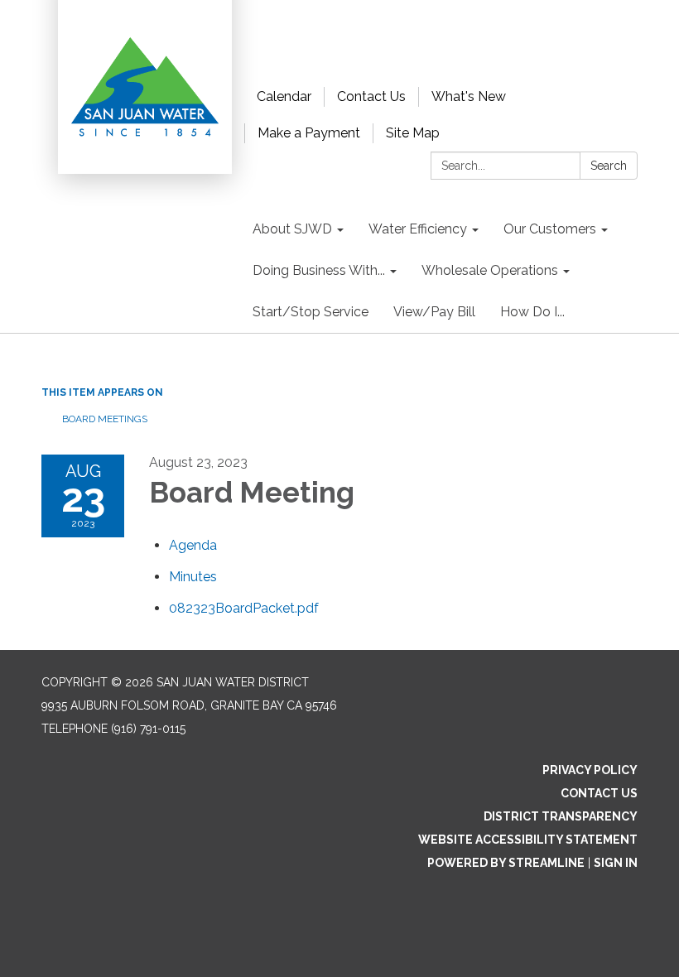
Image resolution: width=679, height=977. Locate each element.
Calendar (284, 96)
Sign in (616, 862)
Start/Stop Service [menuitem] (310, 312)
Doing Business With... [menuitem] (319, 270)
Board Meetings (104, 419)
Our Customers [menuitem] (549, 229)
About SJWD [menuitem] (292, 229)
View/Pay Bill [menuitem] (434, 312)
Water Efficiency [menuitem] (417, 229)
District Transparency (561, 816)
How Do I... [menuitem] (532, 312)
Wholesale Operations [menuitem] (489, 270)
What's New (468, 96)
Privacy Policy (590, 770)
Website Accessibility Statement (528, 839)
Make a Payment (309, 133)
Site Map (413, 133)
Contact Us (371, 96)
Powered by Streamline (506, 862)
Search (608, 165)
